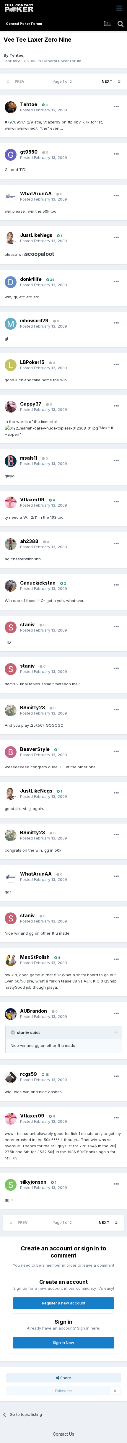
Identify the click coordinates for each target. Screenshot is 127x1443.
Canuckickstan (38, 583)
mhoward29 (34, 320)
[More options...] (116, 106)
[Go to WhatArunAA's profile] (11, 196)
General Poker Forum (61, 60)
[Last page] (119, 81)
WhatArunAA (36, 193)
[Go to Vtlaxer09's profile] (11, 502)
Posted (43, 110)
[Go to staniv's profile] (11, 627)
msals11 (28, 458)
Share (65, 1377)
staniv (27, 624)
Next (107, 81)
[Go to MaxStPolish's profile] (11, 960)
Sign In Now (63, 1342)
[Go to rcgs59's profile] (11, 1077)
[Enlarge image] (51, 427)
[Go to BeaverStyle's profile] (11, 752)
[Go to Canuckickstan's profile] (11, 586)
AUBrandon (33, 1011)
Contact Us (63, 1434)
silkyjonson (33, 1182)
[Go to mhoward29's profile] (11, 324)
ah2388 (29, 541)
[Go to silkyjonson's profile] (11, 1185)
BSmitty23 (32, 707)
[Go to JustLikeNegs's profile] (11, 238)
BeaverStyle (35, 749)
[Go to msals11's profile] (11, 461)
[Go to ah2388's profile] (11, 544)
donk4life (31, 279)
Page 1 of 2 (63, 81)
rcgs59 (28, 1074)
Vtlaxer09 (32, 499)
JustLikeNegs (36, 235)
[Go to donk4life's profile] (11, 282)
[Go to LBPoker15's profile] (11, 365)
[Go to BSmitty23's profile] (11, 710)
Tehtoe (16, 55)
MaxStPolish (35, 957)
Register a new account (63, 1303)
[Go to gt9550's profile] (11, 155)
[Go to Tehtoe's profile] (11, 107)
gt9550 (29, 152)
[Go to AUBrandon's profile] (11, 1014)
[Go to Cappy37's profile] (11, 407)
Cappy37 (30, 404)
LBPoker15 (32, 362)
